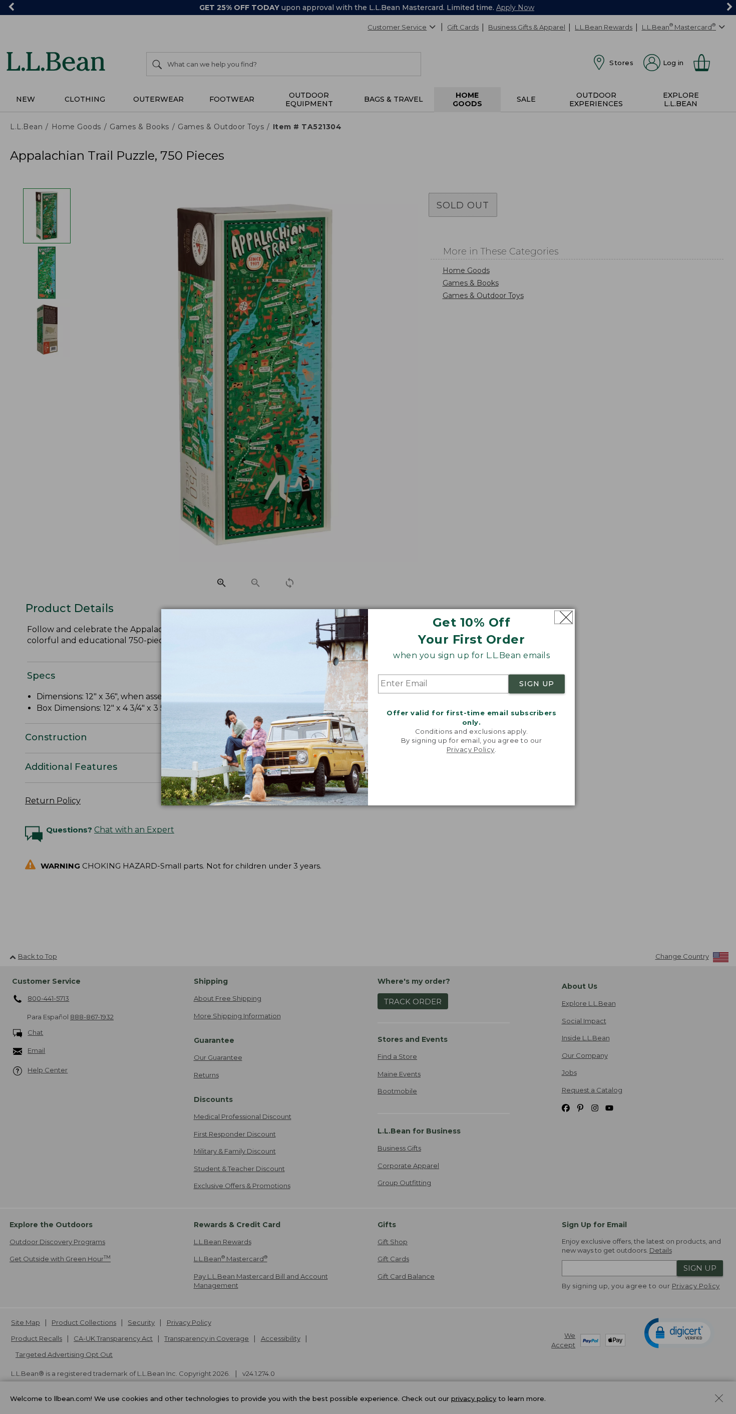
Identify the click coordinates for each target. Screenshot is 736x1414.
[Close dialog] (563, 617)
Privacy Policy (471, 750)
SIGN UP (536, 684)
